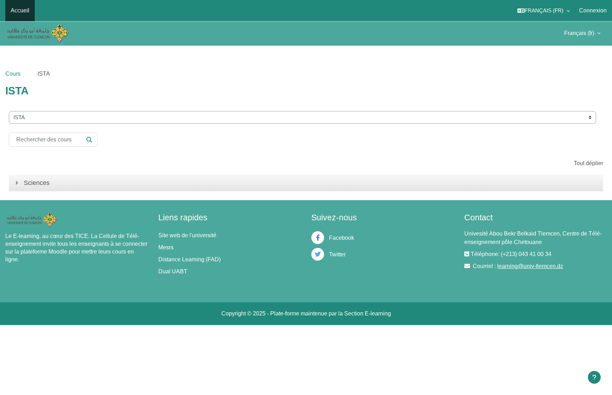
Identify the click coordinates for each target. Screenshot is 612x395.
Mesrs (166, 247)
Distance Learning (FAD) (189, 259)
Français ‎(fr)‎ (580, 33)
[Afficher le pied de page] (594, 377)
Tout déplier (588, 163)
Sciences (37, 182)
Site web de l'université (187, 235)
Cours (13, 74)
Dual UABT (172, 271)
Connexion (593, 10)
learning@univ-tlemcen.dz (530, 266)
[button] (543, 10)
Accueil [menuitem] (20, 10)
